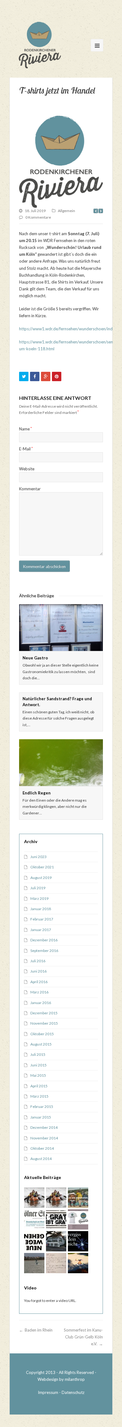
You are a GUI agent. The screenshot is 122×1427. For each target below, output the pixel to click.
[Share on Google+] (45, 376)
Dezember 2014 (44, 1127)
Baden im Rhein (39, 1329)
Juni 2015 (38, 1065)
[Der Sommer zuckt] (78, 1263)
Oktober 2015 (42, 1033)
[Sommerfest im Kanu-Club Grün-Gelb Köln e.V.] (56, 1197)
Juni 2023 (38, 856)
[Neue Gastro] (61, 627)
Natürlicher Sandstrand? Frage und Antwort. (57, 701)
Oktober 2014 (42, 1148)
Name (25, 428)
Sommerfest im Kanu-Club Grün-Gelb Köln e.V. (83, 1336)
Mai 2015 (38, 1075)
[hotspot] (34, 1197)
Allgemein (66, 210)
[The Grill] (56, 1241)
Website (26, 468)
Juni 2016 (38, 971)
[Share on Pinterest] (56, 376)
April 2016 (39, 981)
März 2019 (39, 898)
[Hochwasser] (56, 1219)
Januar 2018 (40, 908)
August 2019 (41, 877)
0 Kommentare (38, 217)
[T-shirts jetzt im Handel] (61, 162)
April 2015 (39, 1086)
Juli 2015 (37, 1054)
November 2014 (44, 1138)
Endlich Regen (37, 792)
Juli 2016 (37, 961)
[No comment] (78, 1197)
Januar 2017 (40, 929)
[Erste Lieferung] (78, 1219)
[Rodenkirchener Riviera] (40, 45)
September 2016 (44, 950)
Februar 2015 (41, 1106)
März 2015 (39, 1096)
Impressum (48, 1392)
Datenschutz (73, 1392)
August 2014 (41, 1158)
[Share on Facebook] (34, 376)
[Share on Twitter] (23, 376)
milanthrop (75, 1379)
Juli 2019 (37, 888)
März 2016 (39, 992)
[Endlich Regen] (61, 762)
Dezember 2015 (44, 1013)
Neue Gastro (35, 657)
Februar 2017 (41, 919)
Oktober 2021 (42, 867)
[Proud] (56, 1263)
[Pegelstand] (34, 1241)
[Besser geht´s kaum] (34, 1219)
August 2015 (41, 1044)
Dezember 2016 (44, 940)
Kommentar (30, 488)
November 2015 (44, 1023)
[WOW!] (34, 1263)
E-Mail (26, 448)
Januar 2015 (40, 1117)
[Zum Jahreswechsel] (78, 1241)
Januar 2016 (40, 1002)
